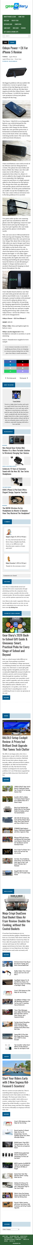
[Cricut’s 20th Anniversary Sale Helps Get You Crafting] (7, 994)
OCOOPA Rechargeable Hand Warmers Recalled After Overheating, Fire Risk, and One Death (21, 1155)
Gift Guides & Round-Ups (11, 32)
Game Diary (7, 28)
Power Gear (18, 59)
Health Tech (15, 21)
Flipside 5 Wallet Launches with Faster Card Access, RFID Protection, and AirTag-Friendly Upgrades (22, 1205)
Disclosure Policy (8, 1237)
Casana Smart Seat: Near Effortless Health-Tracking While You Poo (21, 1175)
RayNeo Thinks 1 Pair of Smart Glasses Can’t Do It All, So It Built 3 (22, 972)
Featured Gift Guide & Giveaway (12, 613)
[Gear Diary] (16, 6)
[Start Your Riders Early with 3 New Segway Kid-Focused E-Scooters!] (16, 1075)
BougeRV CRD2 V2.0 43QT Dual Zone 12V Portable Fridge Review (22, 872)
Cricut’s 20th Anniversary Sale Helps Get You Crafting (22, 991)
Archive (6, 1241)
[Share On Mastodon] (22, 371)
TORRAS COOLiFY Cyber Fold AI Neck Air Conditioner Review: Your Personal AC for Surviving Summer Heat (22, 789)
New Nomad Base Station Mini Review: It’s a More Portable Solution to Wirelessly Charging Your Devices (16, 450)
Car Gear (6, 21)
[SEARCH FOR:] (16, 36)
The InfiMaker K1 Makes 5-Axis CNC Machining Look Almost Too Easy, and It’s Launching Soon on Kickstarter (22, 1002)
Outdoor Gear (8, 24)
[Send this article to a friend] (10, 368)
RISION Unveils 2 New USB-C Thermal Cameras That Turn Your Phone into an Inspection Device (22, 1145)
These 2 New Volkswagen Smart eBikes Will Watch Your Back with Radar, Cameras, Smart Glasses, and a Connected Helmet (22, 1013)
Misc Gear (16, 28)
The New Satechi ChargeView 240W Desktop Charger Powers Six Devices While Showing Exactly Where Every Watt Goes (21, 1025)
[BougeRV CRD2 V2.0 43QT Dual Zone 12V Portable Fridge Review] (7, 875)
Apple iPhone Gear (7, 59)
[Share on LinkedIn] (10, 364)
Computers (18, 24)
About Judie (5, 1236)
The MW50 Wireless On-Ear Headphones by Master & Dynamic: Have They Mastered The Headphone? (16, 511)
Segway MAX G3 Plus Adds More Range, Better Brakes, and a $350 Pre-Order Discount (21, 1037)
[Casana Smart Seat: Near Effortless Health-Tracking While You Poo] (7, 1177)
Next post (23, 378)
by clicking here (13, 607)
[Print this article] (22, 368)
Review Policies (23, 1236)
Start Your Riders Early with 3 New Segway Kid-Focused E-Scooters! (15, 1082)
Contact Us (12, 1241)
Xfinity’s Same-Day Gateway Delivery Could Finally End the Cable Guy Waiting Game (21, 1195)
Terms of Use (26, 1239)
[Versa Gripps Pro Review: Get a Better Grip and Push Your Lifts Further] (7, 853)
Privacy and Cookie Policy (20, 1237)
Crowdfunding (6, 487)
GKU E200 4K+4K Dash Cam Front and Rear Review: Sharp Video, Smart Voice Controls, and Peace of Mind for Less (22, 820)
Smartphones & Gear (10, 17)
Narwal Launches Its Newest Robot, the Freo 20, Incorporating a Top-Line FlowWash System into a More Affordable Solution (22, 1133)
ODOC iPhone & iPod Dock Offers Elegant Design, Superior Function (14, 491)
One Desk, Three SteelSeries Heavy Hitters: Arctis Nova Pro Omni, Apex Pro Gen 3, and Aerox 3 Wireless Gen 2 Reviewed (22, 862)
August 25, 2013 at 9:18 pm (18, 537)
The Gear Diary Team (14, 1236)
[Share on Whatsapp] (10, 371)
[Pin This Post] (22, 364)
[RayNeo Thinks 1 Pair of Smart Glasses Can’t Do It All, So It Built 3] (7, 974)
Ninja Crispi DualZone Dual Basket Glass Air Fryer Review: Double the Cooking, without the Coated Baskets (22, 810)
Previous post (11, 378)
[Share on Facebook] (10, 361)
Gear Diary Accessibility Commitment (12, 1239)
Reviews (4, 445)
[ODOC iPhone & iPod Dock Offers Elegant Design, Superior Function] (16, 485)
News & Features (7, 466)
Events (14, 466)
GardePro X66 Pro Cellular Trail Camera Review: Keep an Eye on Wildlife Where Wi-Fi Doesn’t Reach (21, 799)
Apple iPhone (13, 56)
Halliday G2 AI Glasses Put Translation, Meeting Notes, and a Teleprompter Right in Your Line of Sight (21, 1185)
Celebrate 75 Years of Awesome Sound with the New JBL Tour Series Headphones (15, 471)
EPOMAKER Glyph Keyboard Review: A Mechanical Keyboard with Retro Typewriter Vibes (22, 830)
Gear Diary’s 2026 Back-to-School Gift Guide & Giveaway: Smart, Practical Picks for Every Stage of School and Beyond (15, 645)
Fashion (23, 28)
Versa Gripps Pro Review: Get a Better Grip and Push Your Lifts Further (22, 851)
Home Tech (21, 17)
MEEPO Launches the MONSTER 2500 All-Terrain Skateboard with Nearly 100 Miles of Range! (22, 1165)
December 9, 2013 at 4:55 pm (18, 563)
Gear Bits (6, 1056)
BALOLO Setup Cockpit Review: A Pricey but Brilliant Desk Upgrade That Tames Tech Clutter (15, 743)
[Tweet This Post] (22, 361)
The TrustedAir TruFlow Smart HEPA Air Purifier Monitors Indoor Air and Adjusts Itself (22, 1046)
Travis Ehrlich (13, 61)
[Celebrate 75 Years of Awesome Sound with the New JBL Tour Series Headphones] (16, 464)
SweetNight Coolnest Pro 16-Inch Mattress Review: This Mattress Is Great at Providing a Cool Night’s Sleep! (22, 982)
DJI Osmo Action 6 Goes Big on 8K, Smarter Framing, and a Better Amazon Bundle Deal (22, 963)
